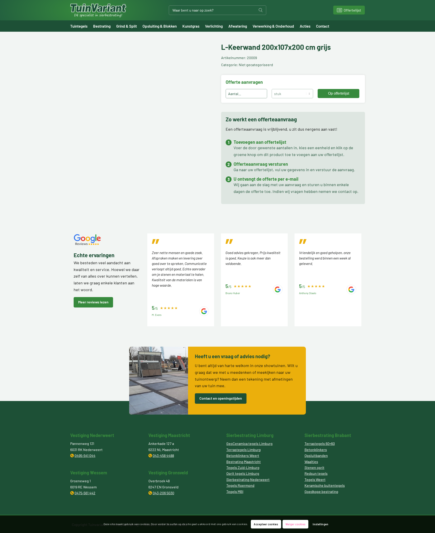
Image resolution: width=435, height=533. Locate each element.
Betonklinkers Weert (242, 455)
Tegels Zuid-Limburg (242, 467)
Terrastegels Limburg (243, 449)
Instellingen (320, 524)
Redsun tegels (316, 473)
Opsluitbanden (316, 455)
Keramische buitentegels (324, 485)
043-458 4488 (163, 455)
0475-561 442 (85, 493)
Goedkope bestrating (321, 491)
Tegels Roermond (240, 485)
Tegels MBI (234, 491)
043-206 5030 (163, 493)
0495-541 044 (85, 455)
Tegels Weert (315, 479)
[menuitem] (81, 26)
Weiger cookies (295, 524)
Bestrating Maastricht (243, 461)
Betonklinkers (315, 449)
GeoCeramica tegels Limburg (249, 443)
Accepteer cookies (266, 524)
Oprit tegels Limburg (242, 473)
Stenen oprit (314, 467)
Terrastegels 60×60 (319, 443)
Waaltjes (311, 461)
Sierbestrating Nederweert (248, 479)
